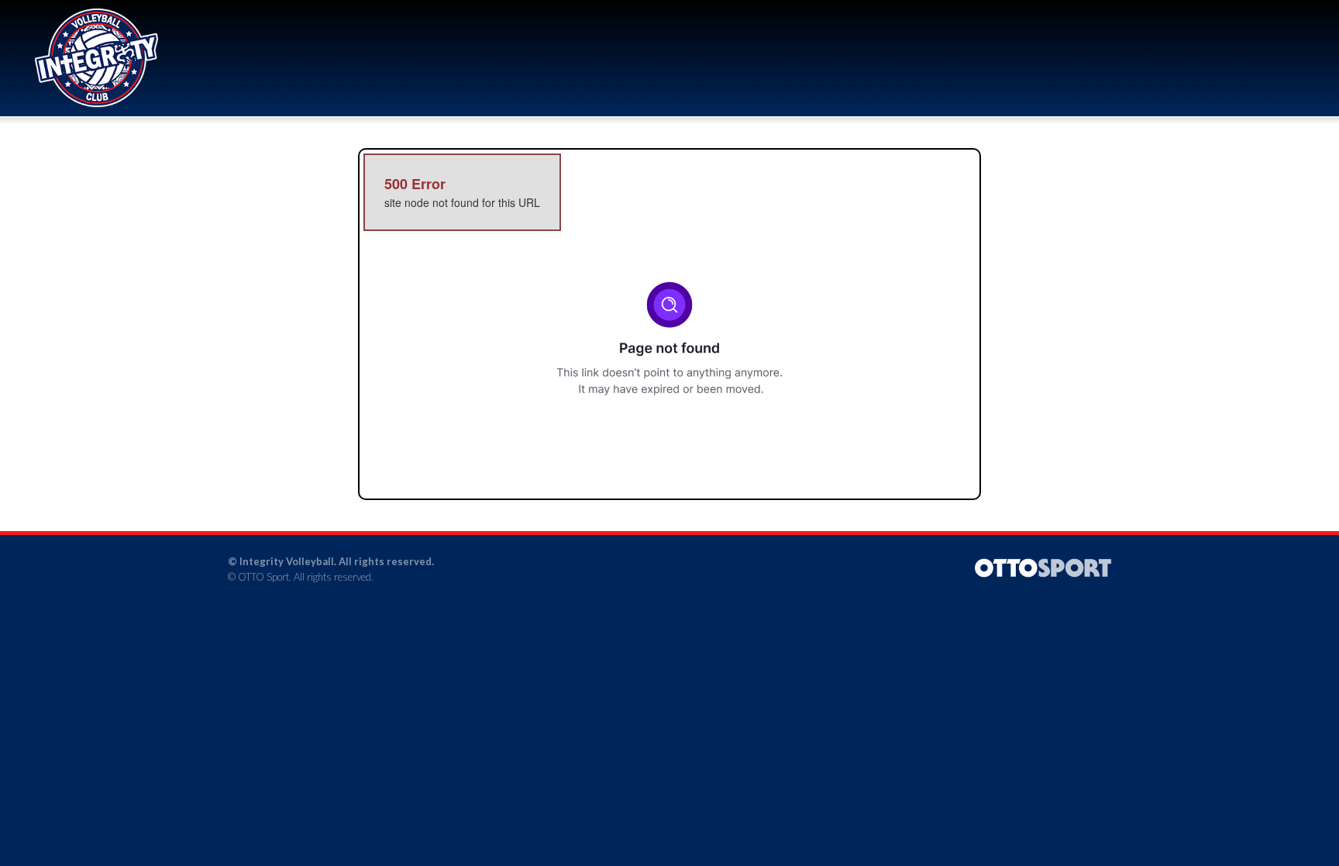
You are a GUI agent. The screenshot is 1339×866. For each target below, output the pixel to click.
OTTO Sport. (264, 577)
